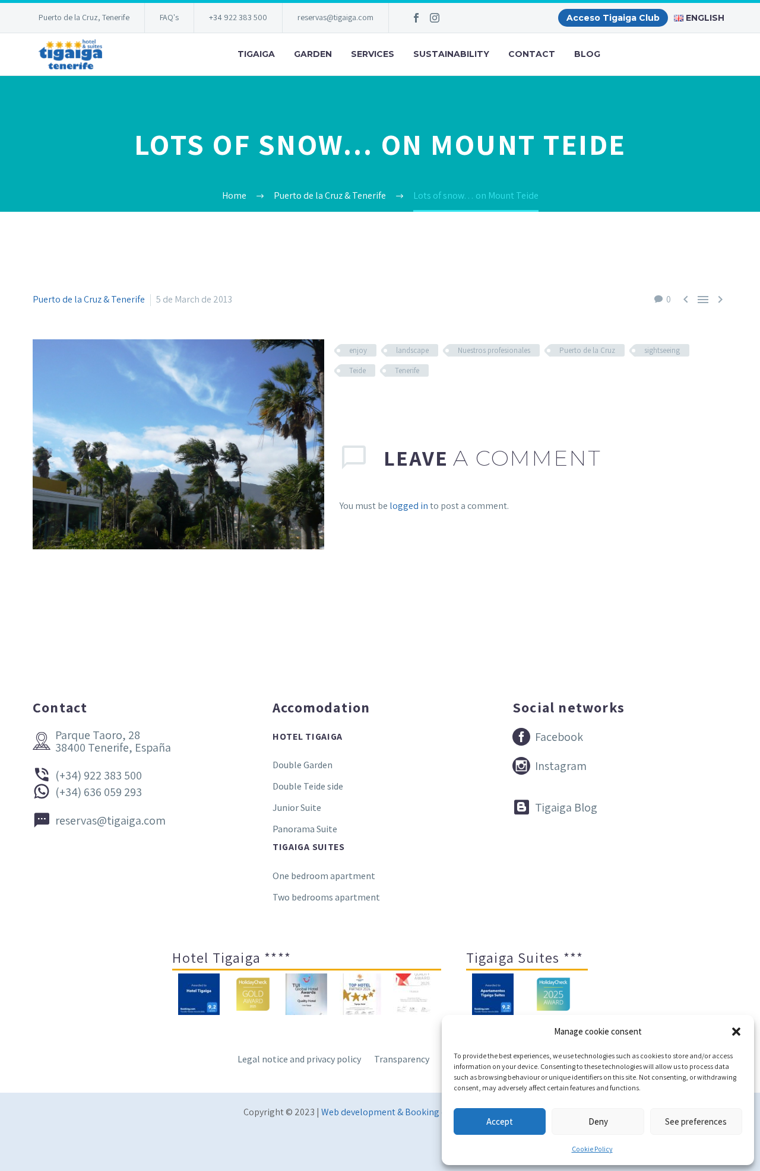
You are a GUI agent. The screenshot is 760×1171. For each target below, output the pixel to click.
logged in (409, 505)
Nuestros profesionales (494, 350)
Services (372, 54)
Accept (499, 1121)
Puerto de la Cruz (587, 350)
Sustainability (451, 54)
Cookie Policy (592, 1148)
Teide (357, 370)
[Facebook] (416, 18)
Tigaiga (256, 54)
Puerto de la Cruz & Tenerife (89, 299)
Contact (531, 54)
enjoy (358, 350)
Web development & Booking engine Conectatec (419, 1112)
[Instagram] (434, 18)
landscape (412, 350)
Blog (587, 54)
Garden (313, 54)
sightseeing (662, 350)
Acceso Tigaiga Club (613, 17)
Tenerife (407, 370)
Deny (598, 1121)
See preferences (696, 1121)
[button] (736, 1032)
